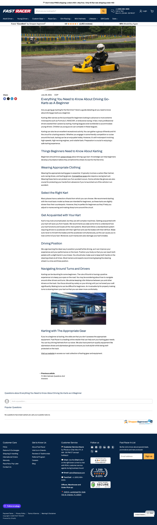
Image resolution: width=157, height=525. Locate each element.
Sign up (148, 456)
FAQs (5, 447)
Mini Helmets (80, 19)
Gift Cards (105, 19)
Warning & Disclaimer (49, 513)
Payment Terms (8, 513)
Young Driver (22, 19)
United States (143, 514)
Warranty (6, 460)
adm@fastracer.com (77, 473)
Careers (35, 460)
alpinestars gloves (66, 346)
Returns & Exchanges (11, 450)
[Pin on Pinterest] (15, 98)
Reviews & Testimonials (41, 454)
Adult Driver (8, 19)
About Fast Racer (38, 447)
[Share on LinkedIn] (12, 98)
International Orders (10, 457)
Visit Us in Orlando (39, 450)
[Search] (103, 11)
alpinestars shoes (48, 346)
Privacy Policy (20, 513)
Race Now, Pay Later (11, 464)
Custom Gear (38, 19)
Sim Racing (65, 19)
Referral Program (38, 457)
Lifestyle (92, 19)
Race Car (52, 19)
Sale (114, 19)
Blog (34, 464)
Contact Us (7, 467)
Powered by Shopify (9, 518)
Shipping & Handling (10, 454)
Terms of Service (33, 513)
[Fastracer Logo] (17, 11)
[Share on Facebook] (4, 98)
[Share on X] (8, 98)
